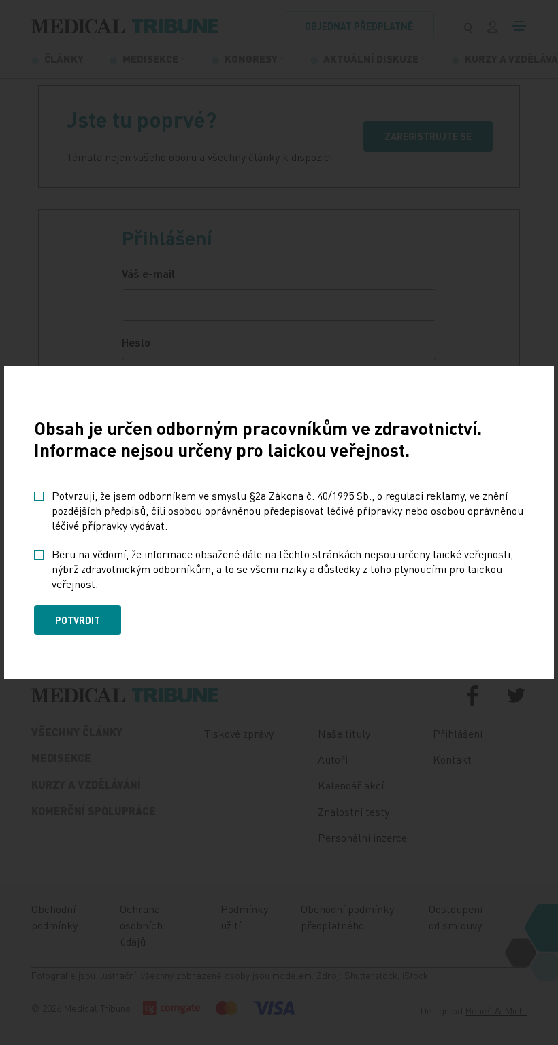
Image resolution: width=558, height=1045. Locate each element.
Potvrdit (77, 620)
